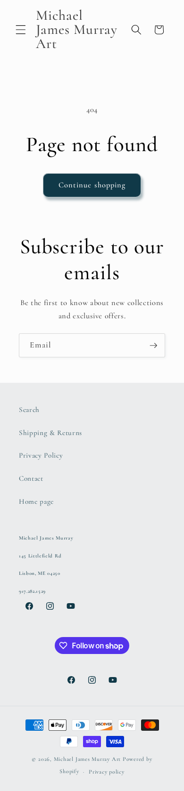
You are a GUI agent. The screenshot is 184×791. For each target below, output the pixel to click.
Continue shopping (92, 185)
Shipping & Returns (50, 432)
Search (29, 409)
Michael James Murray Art (87, 759)
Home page (36, 501)
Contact (31, 478)
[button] (20, 29)
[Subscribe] (153, 345)
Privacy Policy (41, 455)
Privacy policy (107, 771)
